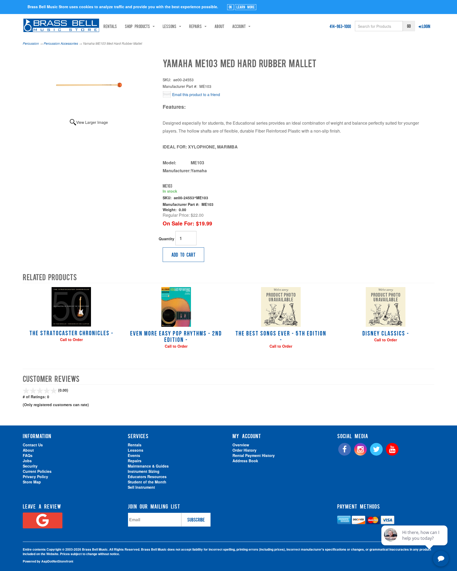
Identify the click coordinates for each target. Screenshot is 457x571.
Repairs (134, 460)
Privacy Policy (35, 476)
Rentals (110, 26)
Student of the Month (147, 481)
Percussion (31, 43)
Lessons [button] (171, 26)
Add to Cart (183, 254)
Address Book (245, 460)
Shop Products (138, 26)
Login (426, 26)
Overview (240, 444)
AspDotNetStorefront (57, 561)
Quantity (166, 238)
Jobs (27, 460)
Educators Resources (147, 476)
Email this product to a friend (196, 94)
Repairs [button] (196, 26)
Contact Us (33, 444)
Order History (244, 450)
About (219, 26)
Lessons (135, 450)
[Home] (61, 25)
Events (134, 455)
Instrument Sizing (143, 471)
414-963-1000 (340, 26)
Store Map (32, 481)
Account (240, 26)
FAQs (28, 455)
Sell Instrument (141, 487)
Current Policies (37, 471)
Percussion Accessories (61, 43)
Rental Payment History (253, 455)
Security (30, 466)
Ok (230, 7)
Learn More (245, 7)
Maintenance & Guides (148, 466)
